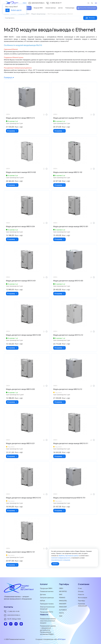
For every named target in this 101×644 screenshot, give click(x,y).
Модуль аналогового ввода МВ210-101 (20, 552)
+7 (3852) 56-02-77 (56, 3)
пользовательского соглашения (60, 560)
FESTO (61, 613)
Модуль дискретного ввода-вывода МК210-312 (23, 498)
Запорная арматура (47, 597)
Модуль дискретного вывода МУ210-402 (68, 118)
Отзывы (81, 591)
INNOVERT (62, 604)
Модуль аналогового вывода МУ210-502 (21, 172)
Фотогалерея (82, 597)
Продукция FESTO (46, 612)
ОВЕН (61, 588)
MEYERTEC (63, 591)
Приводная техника (47, 604)
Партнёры (81, 600)
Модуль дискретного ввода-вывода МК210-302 (23, 335)
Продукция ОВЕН (46, 588)
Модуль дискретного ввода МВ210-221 (20, 443)
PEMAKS (62, 597)
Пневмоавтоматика (46, 591)
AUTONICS (63, 610)
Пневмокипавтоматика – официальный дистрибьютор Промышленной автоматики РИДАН (48, 630)
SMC (60, 616)
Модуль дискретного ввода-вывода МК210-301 (70, 226)
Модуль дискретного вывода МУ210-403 (68, 281)
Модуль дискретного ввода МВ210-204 (20, 226)
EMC (60, 594)
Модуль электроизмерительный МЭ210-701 (69, 498)
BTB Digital (61, 639)
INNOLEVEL (63, 600)
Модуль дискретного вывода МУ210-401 (21, 281)
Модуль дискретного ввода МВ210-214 (20, 118)
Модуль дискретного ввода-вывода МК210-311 (70, 443)
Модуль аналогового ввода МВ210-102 (67, 172)
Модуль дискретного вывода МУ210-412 (68, 335)
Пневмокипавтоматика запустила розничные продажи (48, 621)
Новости (81, 594)
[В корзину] (16, 130)
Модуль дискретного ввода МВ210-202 (20, 389)
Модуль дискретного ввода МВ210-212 (67, 389)
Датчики (43, 594)
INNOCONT (63, 607)
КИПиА (42, 600)
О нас (80, 588)
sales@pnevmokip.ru (38, 3)
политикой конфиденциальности (60, 558)
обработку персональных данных (69, 555)
